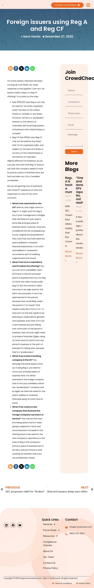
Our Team (48, 557)
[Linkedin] (6, 525)
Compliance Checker (49, 543)
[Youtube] (20, 525)
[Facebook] (13, 525)
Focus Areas (50, 530)
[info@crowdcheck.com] (66, 527)
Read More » (68, 256)
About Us (48, 551)
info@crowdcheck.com (80, 527)
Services (47, 524)
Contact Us (49, 562)
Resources (49, 536)
